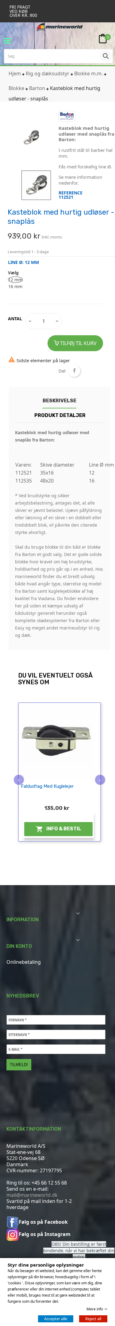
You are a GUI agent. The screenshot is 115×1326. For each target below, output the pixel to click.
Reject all (93, 1318)
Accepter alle (55, 1318)
